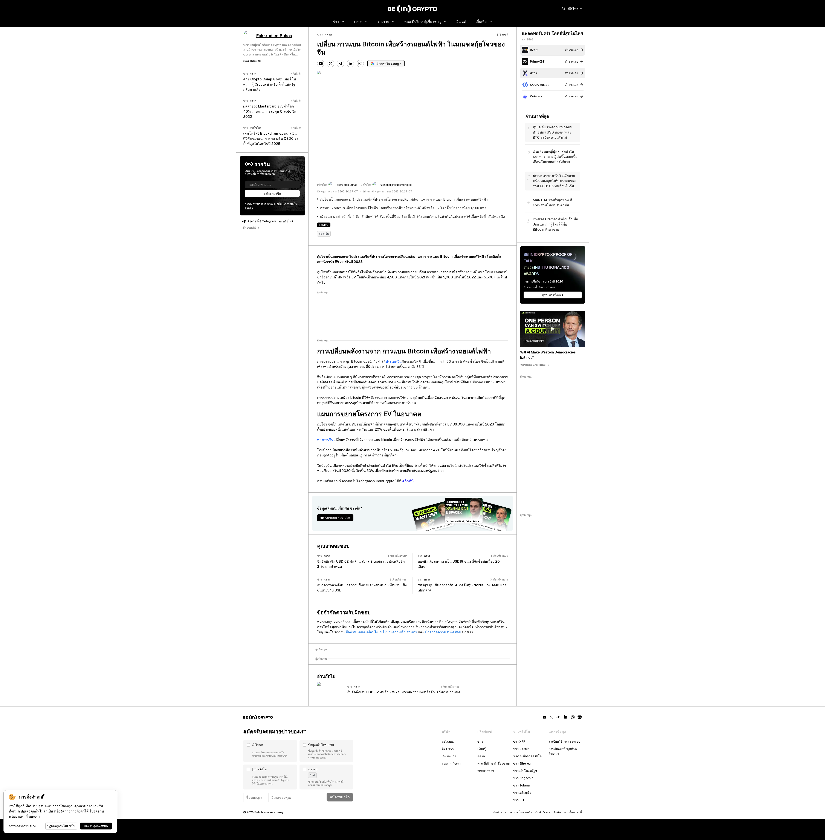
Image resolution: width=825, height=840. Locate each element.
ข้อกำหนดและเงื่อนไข (362, 632)
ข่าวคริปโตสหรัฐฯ (525, 771)
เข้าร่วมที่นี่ (248, 228)
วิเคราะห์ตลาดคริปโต (527, 756)
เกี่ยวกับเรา (449, 756)
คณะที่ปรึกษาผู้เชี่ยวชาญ (493, 763)
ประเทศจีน (394, 361)
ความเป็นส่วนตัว (521, 812)
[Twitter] (330, 63)
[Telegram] (340, 63)
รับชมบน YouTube (533, 365)
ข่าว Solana (521, 785)
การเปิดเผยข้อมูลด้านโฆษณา (563, 751)
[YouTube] (320, 63)
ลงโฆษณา (448, 741)
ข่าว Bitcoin (521, 749)
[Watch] (552, 329)
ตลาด (328, 34)
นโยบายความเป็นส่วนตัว (398, 632)
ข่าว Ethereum (523, 763)
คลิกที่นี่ (408, 481)
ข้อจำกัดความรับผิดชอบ (443, 632)
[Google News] (580, 717)
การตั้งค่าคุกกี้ (573, 812)
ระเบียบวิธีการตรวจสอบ (564, 741)
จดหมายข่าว (485, 771)
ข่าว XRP (519, 741)
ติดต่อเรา (448, 749)
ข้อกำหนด (499, 812)
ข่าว (320, 34)
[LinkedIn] (350, 63)
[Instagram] (360, 63)
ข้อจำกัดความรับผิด (548, 812)
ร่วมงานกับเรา (451, 763)
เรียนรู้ (481, 749)
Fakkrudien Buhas (346, 185)
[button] (270, 751)
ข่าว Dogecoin (523, 778)
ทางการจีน (325, 440)
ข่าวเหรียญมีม (522, 793)
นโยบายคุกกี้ (18, 816)
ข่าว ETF (519, 800)
